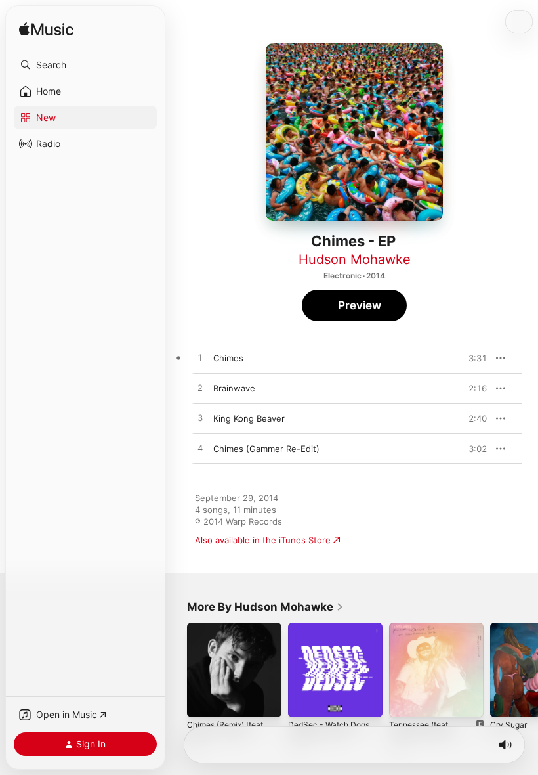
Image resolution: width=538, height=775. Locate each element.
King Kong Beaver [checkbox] (249, 418)
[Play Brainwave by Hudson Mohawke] (200, 388)
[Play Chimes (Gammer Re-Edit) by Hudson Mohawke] (200, 448)
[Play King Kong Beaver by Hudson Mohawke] (200, 418)
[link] (265, 607)
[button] (85, 65)
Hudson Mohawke (355, 259)
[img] (46, 29)
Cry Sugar (508, 725)
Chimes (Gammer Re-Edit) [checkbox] (266, 448)
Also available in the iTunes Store (263, 540)
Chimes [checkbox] (228, 358)
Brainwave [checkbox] (234, 388)
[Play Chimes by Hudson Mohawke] (200, 358)
